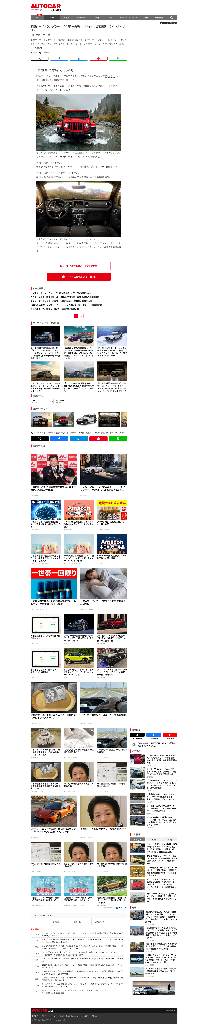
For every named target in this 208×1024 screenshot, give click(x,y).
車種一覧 (159, 17)
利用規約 (35, 1016)
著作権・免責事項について (69, 1016)
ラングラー (44, 53)
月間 (170, 839)
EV (37, 17)
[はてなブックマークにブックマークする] (79, 59)
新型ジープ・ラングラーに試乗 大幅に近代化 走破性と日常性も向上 (62, 300)
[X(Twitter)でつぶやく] (40, 59)
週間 (154, 839)
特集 (111, 17)
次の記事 (98, 922)
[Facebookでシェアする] (59, 59)
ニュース (52, 17)
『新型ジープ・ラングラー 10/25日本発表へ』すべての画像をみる (61, 292)
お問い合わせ (95, 1016)
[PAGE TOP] (170, 1010)
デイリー (137, 839)
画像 (97, 17)
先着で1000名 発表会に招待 (83, 266)
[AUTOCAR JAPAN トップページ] (32, 433)
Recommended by (109, 907)
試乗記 (66, 17)
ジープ (34, 53)
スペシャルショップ (128, 17)
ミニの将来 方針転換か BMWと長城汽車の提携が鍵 (55, 309)
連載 (146, 17)
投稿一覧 (77, 922)
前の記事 (56, 922)
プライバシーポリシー (49, 1016)
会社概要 (84, 1016)
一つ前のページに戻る (43, 915)
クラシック (82, 17)
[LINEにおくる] (118, 59)
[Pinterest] (98, 59)
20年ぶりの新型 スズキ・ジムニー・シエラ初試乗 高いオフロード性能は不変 (66, 305)
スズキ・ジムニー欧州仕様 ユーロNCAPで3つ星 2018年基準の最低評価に (65, 296)
